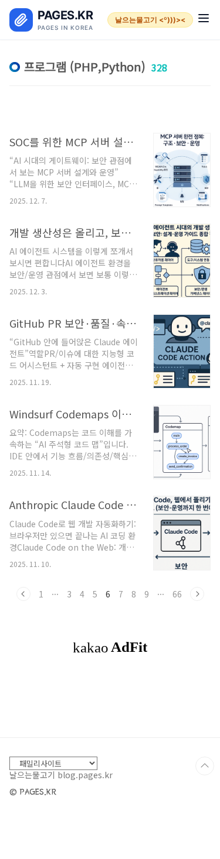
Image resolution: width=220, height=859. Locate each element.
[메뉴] (204, 19)
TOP (204, 766)
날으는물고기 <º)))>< (150, 19)
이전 (23, 594)
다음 (197, 594)
